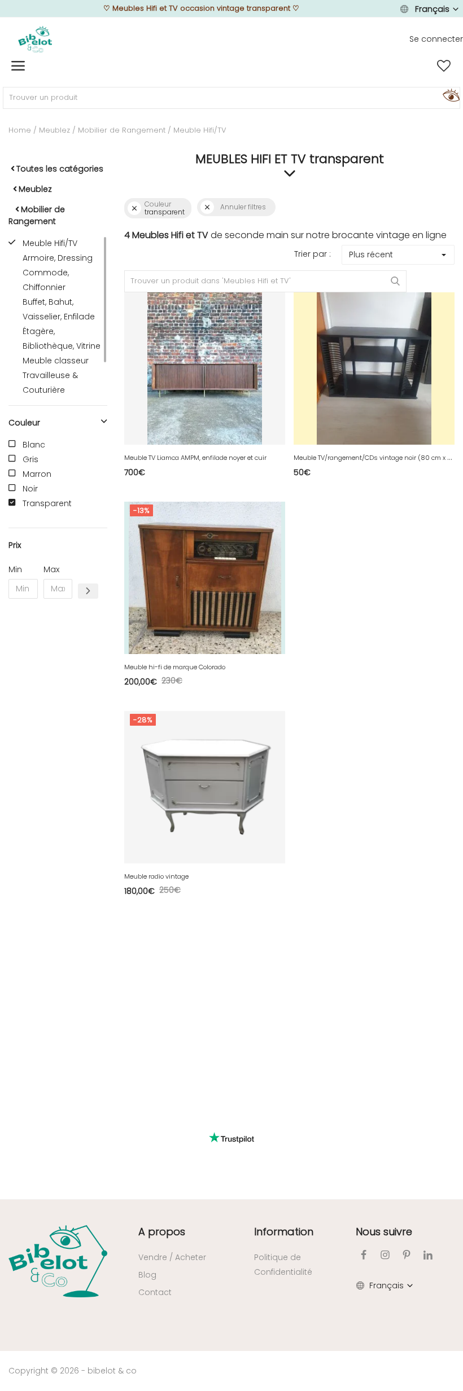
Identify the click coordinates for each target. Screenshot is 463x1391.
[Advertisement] (57, 779)
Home (19, 130)
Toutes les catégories (59, 168)
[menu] (18, 66)
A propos (161, 1232)
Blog (147, 1274)
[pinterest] (406, 1255)
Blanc (34, 444)
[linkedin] (428, 1255)
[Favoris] (443, 66)
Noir (30, 488)
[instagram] (385, 1255)
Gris (30, 459)
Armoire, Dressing (58, 258)
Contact (155, 1292)
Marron (37, 474)
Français (432, 9)
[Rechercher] (449, 94)
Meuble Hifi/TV (50, 243)
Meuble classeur (56, 360)
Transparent (47, 503)
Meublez (54, 130)
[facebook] (364, 1255)
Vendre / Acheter (172, 1257)
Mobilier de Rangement (121, 130)
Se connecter (436, 39)
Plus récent (371, 254)
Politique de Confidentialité (283, 1265)
